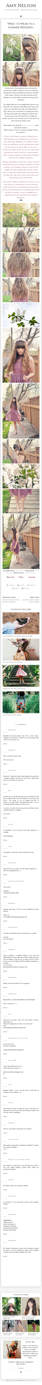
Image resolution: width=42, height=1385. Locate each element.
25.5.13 (5, 929)
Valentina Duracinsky (16, 881)
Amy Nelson (21, 6)
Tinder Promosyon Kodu (10, 1228)
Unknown (11, 750)
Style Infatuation (8, 836)
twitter (21, 585)
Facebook (32, 577)
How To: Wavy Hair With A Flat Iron (29, 1317)
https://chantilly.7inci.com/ (23, 1252)
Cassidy (10, 1102)
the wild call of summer (33, 1334)
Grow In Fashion (8, 939)
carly (10, 1084)
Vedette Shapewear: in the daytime (11, 601)
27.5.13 (5, 1016)
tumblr (16, 588)
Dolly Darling (30, 573)
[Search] (21, 1372)
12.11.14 (5, 1198)
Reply (5, 744)
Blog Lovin (10, 577)
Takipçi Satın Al (8, 1222)
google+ (26, 588)
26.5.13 (5, 979)
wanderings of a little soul (18, 1038)
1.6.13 (4, 1125)
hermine (11, 1179)
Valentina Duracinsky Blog (11, 893)
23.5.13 (5, 732)
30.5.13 (5, 1104)
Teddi (10, 846)
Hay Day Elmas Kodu (9, 1230)
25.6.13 (5, 1161)
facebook (11, 585)
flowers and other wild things (30, 601)
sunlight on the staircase (9, 1317)
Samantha (11, 1122)
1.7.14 (4, 1181)
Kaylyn (10, 824)
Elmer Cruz (12, 1196)
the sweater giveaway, (19, 1334)
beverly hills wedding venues (19, 1159)
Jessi (10, 1014)
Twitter (21, 577)
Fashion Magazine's (28, 125)
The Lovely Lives (8, 760)
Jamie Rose (12, 770)
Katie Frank (12, 1060)
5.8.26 (5, 1242)
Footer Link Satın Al (9, 1224)
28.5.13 (5, 1086)
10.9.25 (5, 1216)
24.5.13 (5, 848)
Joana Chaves (13, 927)
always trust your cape (7, 1334)
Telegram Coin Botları (9, 1226)
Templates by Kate (30, 1380)
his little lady (13, 1139)
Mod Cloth (20, 571)
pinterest (32, 585)
